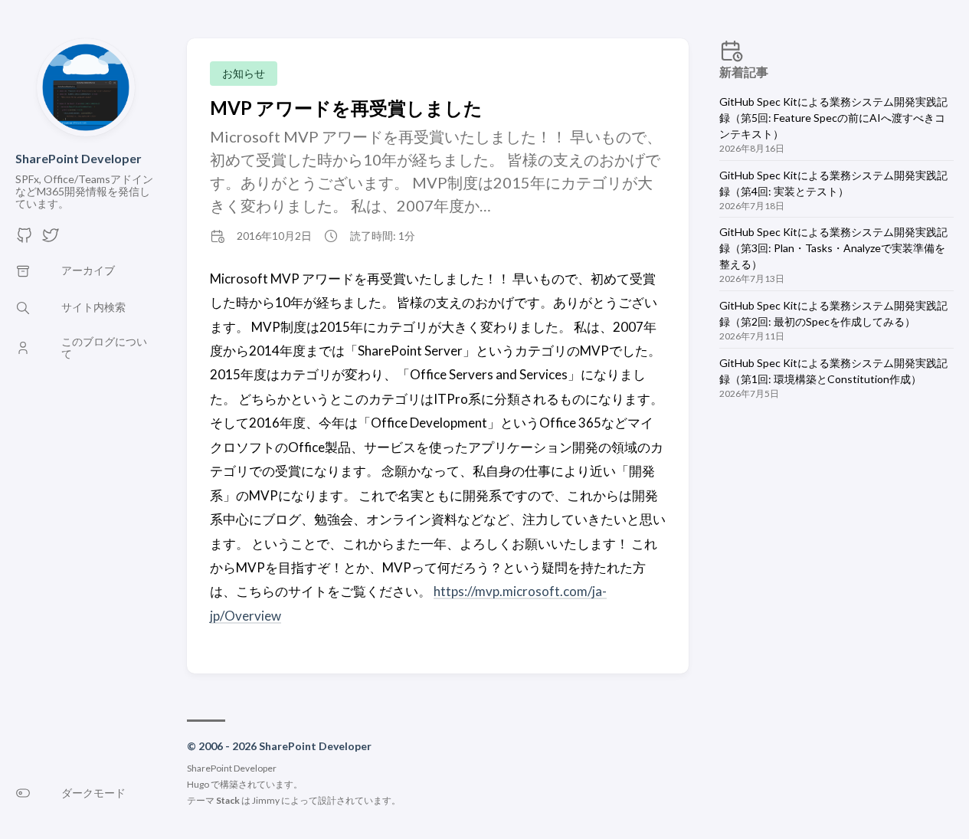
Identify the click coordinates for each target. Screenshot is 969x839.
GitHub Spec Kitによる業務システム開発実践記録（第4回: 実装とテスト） (833, 183)
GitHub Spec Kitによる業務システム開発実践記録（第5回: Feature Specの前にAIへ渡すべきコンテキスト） (833, 117)
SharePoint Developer (78, 158)
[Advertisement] (836, 532)
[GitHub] (24, 239)
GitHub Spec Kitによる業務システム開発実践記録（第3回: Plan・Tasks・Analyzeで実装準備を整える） (833, 247)
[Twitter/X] (50, 239)
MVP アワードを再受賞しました (346, 108)
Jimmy (266, 800)
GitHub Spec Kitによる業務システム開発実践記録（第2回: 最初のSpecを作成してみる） (833, 313)
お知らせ (243, 73)
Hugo (198, 784)
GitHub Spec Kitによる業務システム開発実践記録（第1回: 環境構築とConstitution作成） (833, 370)
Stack (228, 800)
